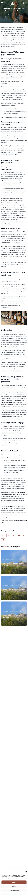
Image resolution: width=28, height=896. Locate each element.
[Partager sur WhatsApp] (24, 535)
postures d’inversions (11, 77)
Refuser (14, 886)
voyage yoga (9, 352)
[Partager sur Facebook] (19, 535)
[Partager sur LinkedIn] (8, 535)
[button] (26, 871)
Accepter (14, 882)
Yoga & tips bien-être (17, 16)
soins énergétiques (11, 250)
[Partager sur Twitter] (14, 535)
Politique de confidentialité (7, 894)
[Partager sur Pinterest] (3, 540)
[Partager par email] (3, 535)
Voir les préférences (14, 890)
